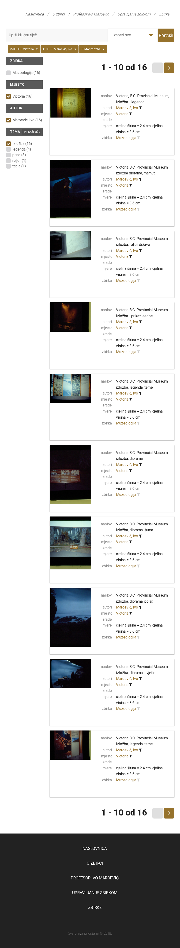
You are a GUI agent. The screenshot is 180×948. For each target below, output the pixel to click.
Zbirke (164, 14)
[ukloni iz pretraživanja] (140, 108)
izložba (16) (22, 143)
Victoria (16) (22, 96)
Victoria (122, 114)
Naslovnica (34, 14)
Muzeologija (126, 138)
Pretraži (166, 35)
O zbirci (58, 14)
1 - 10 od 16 (124, 67)
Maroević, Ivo (127, 108)
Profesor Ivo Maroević (91, 14)
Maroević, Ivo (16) (27, 120)
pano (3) (19, 155)
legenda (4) (21, 149)
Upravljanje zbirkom (133, 14)
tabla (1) (19, 166)
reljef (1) (19, 160)
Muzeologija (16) (26, 72)
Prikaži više (32, 131)
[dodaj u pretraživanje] (138, 138)
